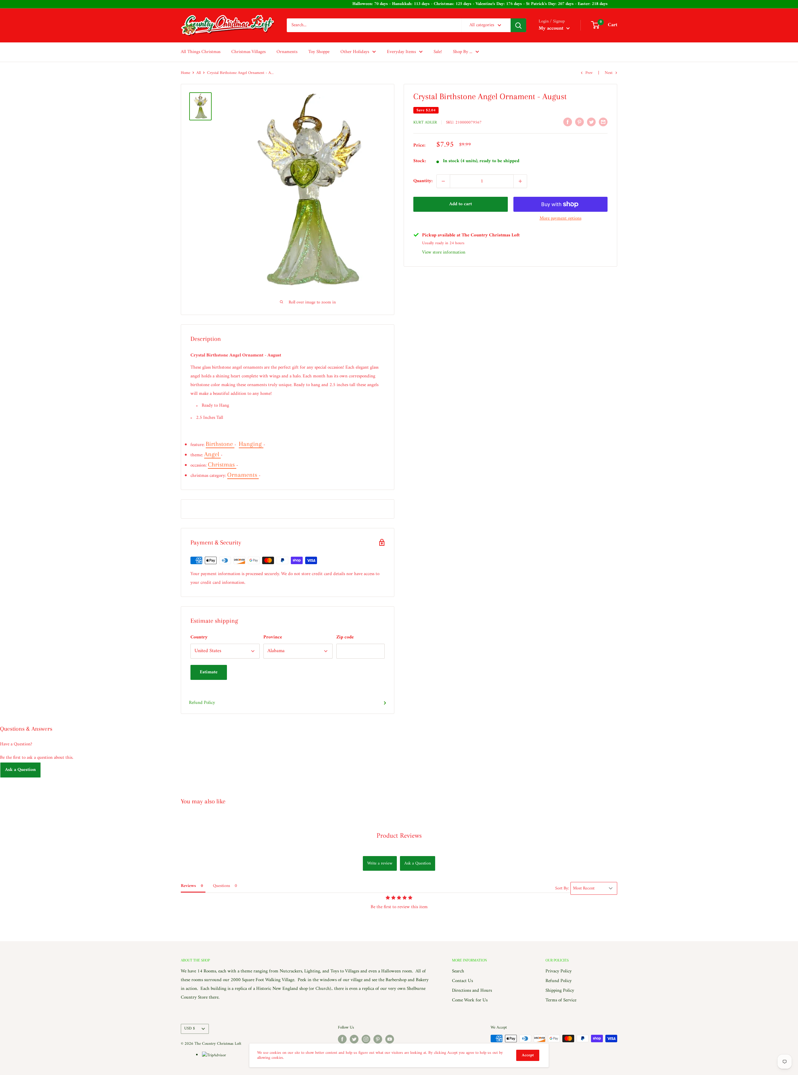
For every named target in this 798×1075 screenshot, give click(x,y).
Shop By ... (462, 52)
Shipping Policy (560, 990)
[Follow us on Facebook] (342, 1039)
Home (185, 72)
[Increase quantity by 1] (520, 181)
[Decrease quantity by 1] (443, 181)
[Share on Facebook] (567, 122)
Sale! (438, 52)
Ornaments (286, 52)
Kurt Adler (425, 122)
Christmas (222, 464)
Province (272, 637)
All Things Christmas (200, 52)
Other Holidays (354, 52)
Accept (528, 1055)
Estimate (209, 672)
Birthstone (220, 444)
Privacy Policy (559, 971)
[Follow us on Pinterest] (377, 1039)
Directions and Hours (472, 990)
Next (609, 72)
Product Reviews (399, 836)
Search (458, 971)
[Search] (518, 25)
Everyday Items (401, 52)
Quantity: (423, 181)
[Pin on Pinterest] (579, 122)
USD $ (189, 1028)
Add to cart (460, 204)
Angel (212, 454)
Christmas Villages (248, 52)
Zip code (345, 637)
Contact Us (462, 981)
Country (199, 637)
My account (552, 28)
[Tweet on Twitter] (591, 122)
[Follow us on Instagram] (366, 1039)
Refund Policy (202, 703)
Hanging (251, 444)
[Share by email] (603, 122)
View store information (443, 252)
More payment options (560, 218)
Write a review (379, 863)
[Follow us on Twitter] (354, 1039)
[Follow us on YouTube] (389, 1039)
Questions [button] (221, 886)
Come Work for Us (470, 1000)
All (198, 72)
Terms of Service (561, 1000)
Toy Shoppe (318, 52)
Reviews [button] (188, 886)
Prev (589, 72)
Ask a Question (20, 770)
